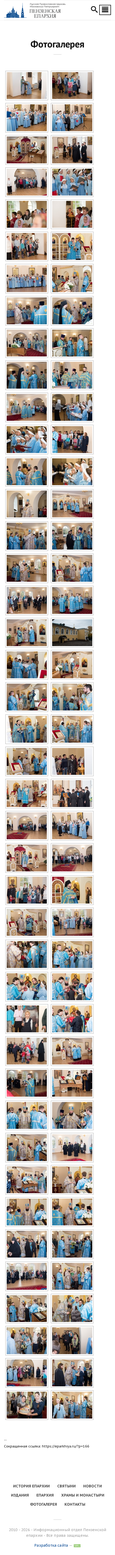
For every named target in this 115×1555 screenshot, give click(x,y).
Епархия (45, 1495)
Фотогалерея (43, 1504)
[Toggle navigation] (105, 10)
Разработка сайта (51, 1545)
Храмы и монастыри (82, 1495)
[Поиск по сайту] (94, 10)
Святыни (66, 1486)
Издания (20, 1495)
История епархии (31, 1486)
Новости (92, 1486)
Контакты (74, 1504)
